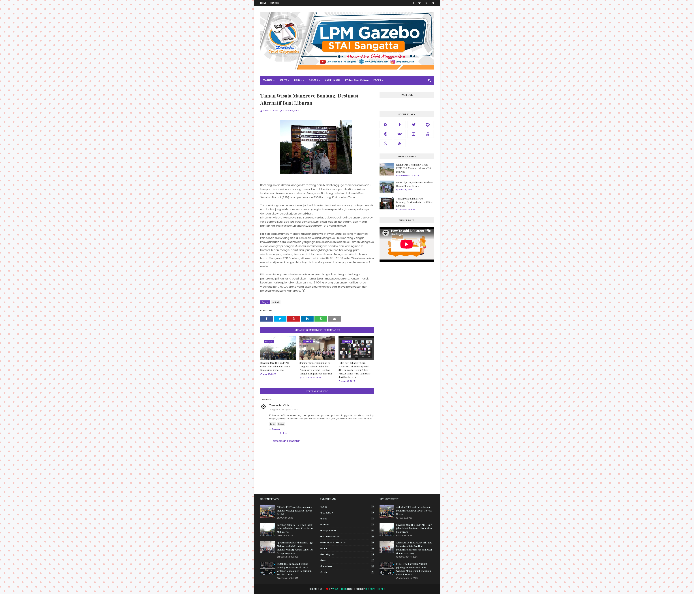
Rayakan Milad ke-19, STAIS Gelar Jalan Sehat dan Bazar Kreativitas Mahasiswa (275, 366)
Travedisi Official (281, 405)
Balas (272, 424)
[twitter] (419, 3)
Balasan (276, 429)
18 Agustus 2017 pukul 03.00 (283, 409)
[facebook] (413, 3)
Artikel (275, 302)
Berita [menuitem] (283, 80)
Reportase (347, 566)
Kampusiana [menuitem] (332, 80)
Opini (347, 548)
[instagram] (426, 3)
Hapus (281, 424)
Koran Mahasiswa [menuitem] (357, 80)
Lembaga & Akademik (347, 542)
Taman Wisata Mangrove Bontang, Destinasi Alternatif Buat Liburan (414, 202)
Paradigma (347, 554)
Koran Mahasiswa (347, 536)
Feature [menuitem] (268, 80)
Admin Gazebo (270, 110)
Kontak (274, 3)
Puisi (347, 560)
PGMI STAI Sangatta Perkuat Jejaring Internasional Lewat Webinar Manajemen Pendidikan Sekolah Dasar (294, 569)
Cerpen (347, 524)
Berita (347, 518)
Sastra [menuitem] (313, 80)
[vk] (400, 134)
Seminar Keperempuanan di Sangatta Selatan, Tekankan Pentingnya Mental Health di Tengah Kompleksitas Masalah (315, 368)
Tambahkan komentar (285, 441)
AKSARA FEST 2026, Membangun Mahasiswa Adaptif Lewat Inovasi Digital (294, 510)
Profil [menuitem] (377, 80)
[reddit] (428, 124)
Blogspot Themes (375, 589)
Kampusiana (347, 530)
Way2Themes (339, 589)
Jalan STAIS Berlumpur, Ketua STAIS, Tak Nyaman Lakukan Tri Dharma (413, 168)
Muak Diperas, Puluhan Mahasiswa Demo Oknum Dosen (414, 184)
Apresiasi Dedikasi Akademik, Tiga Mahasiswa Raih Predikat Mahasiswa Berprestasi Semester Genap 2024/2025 (295, 548)
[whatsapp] (386, 143)
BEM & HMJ (347, 512)
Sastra (347, 572)
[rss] (386, 124)
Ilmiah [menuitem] (298, 80)
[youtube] (428, 134)
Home (263, 3)
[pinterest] (432, 3)
